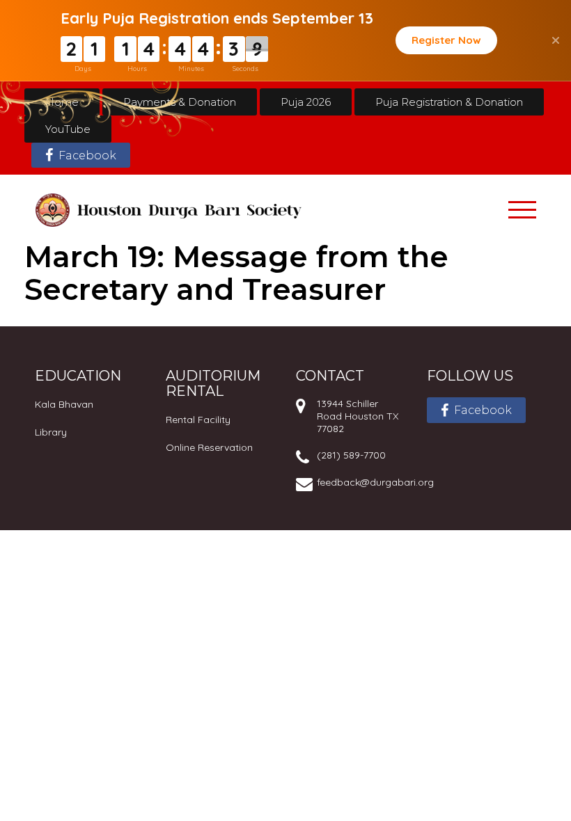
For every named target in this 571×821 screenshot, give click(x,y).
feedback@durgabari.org (375, 482)
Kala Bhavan (64, 404)
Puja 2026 (306, 102)
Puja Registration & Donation (449, 102)
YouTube (68, 129)
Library (51, 432)
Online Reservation (209, 447)
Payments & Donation (179, 102)
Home (62, 102)
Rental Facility (198, 419)
